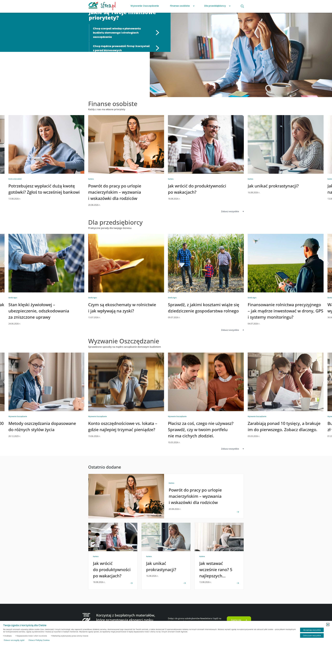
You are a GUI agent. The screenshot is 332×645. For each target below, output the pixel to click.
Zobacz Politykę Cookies (39, 640)
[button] (328, 624)
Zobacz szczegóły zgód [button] (14, 640)
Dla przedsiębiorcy (215, 5)
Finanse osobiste (180, 5)
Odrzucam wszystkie (312, 635)
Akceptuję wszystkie (312, 630)
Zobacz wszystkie (230, 211)
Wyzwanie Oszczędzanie (144, 5)
